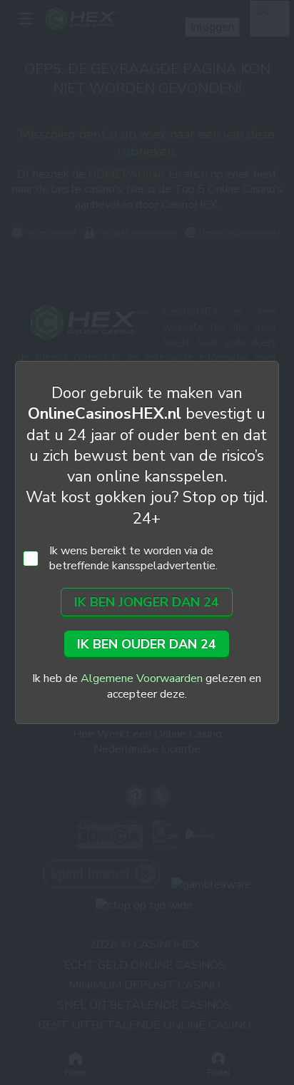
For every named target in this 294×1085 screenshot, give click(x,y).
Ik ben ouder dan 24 (146, 644)
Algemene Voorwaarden (142, 678)
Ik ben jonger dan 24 (146, 602)
